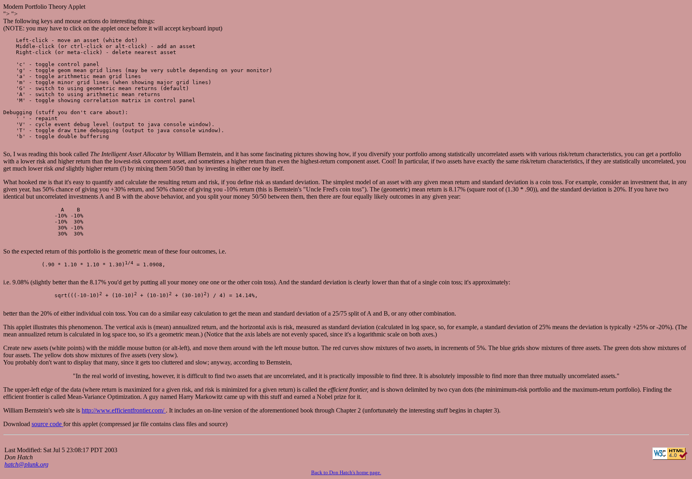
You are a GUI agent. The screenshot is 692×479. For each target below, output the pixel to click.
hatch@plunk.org (26, 464)
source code (47, 424)
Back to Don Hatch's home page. (346, 472)
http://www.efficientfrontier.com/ (124, 410)
